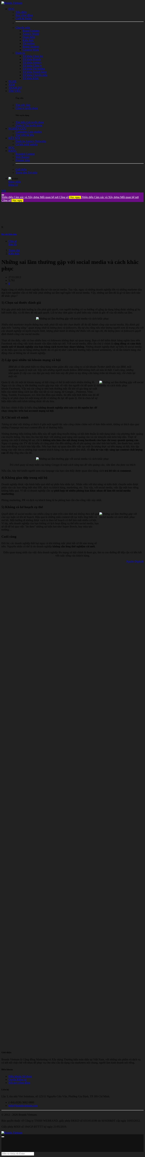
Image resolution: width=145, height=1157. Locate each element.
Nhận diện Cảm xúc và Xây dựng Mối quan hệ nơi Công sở (40, 197)
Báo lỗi (12, 244)
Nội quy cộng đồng (19, 1082)
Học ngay (75, 197)
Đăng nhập (14, 181)
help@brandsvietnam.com (23, 1105)
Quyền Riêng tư (17, 1079)
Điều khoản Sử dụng (20, 1076)
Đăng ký (13, 184)
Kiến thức (14, 253)
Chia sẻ (12, 241)
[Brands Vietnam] (11, 2)
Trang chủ (14, 250)
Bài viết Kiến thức (9, 234)
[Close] (2, 194)
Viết (3, 190)
